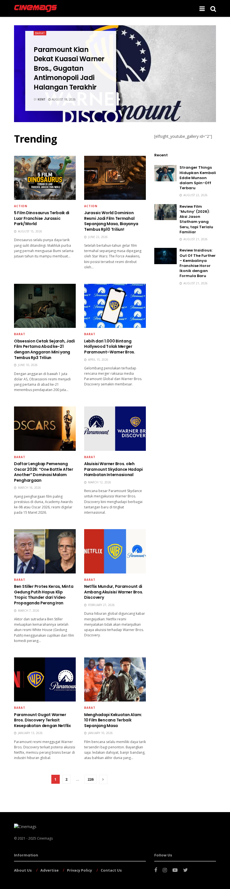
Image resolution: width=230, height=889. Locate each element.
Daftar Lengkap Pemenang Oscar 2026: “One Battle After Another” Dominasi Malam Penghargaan (43, 472)
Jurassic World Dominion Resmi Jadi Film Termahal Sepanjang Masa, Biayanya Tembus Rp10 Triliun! (111, 221)
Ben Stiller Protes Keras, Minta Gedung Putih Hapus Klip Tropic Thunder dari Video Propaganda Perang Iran (43, 595)
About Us (23, 870)
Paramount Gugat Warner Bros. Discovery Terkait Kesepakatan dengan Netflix (42, 720)
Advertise (49, 870)
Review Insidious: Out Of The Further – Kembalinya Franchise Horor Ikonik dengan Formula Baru (198, 263)
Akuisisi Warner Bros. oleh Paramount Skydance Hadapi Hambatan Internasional (113, 469)
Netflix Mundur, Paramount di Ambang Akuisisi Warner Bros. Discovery (113, 592)
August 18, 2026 (63, 99)
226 (90, 779)
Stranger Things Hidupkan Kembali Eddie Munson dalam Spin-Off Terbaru (198, 178)
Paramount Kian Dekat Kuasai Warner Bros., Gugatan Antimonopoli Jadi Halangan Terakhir (69, 68)
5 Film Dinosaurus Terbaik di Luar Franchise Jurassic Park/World (41, 218)
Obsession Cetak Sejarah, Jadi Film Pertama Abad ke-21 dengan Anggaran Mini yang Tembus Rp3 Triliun (44, 349)
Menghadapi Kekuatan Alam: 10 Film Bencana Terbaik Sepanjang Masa (113, 720)
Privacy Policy (79, 870)
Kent (41, 99)
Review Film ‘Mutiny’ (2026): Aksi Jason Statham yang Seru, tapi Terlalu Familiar (196, 219)
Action (20, 206)
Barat (40, 33)
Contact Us (111, 870)
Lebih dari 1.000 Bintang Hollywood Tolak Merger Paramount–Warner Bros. (109, 346)
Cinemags (45, 838)
